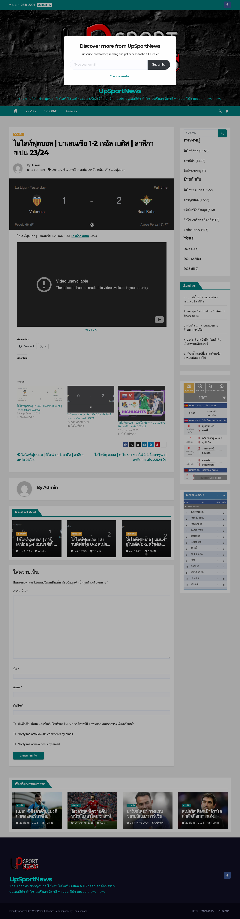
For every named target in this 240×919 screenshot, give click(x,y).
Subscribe (159, 64)
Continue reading (120, 76)
